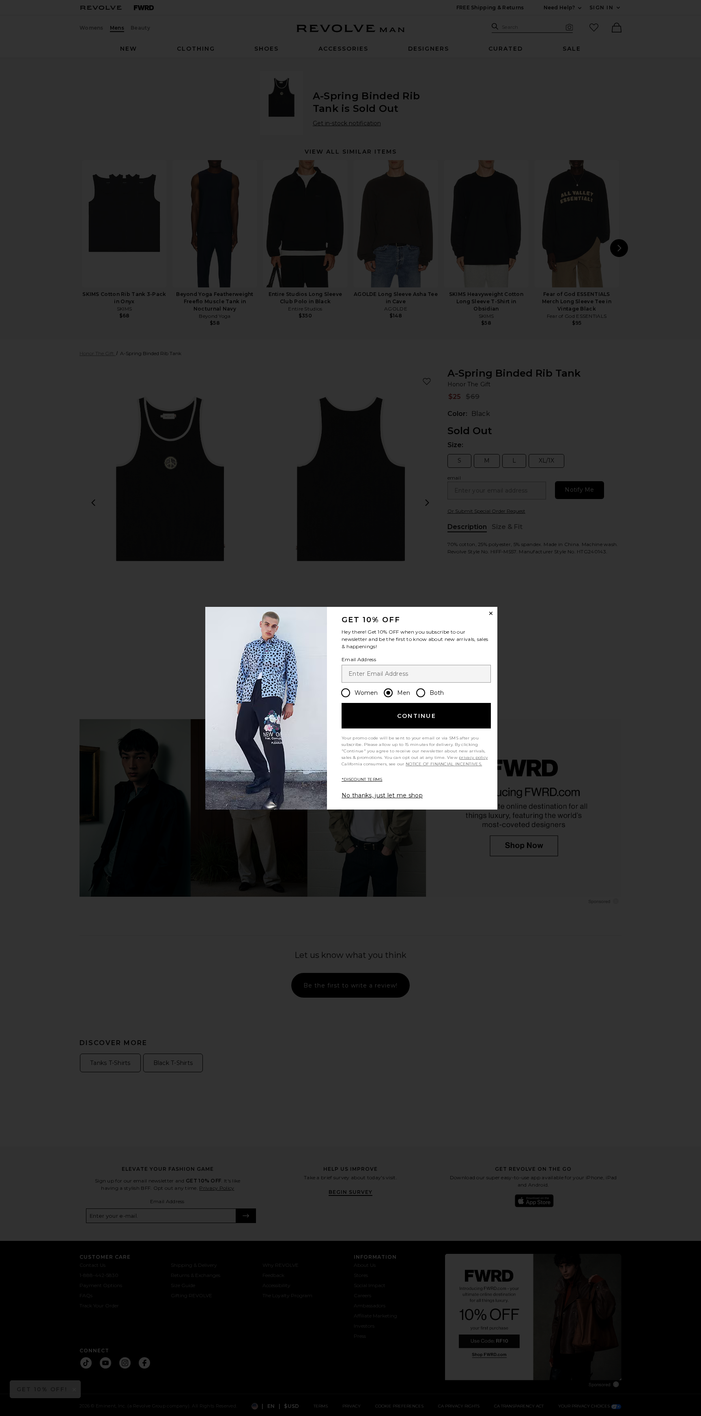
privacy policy (473, 757)
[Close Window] (490, 613)
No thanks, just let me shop (382, 795)
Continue (416, 716)
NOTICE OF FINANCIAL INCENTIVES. (444, 764)
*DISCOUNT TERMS (362, 779)
